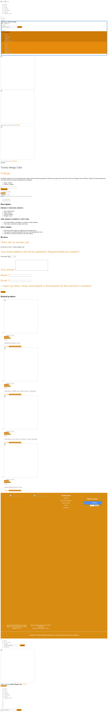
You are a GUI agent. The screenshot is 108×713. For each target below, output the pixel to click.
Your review (8, 269)
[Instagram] (93, 510)
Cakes (5, 7)
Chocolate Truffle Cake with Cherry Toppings (20, 391)
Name (5, 275)
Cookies (6, 9)
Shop (5, 6)
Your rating (4, 256)
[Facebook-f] (90, 510)
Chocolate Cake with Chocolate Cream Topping (20, 439)
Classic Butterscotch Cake (13, 487)
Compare (3, 193)
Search (19, 27)
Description (7, 199)
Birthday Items (8, 13)
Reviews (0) (7, 200)
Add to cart (4, 189)
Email (5, 280)
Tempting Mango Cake (12, 343)
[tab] (55, 199)
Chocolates (7, 10)
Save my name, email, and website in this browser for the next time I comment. (47, 286)
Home (5, 4)
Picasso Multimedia (74, 635)
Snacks (6, 12)
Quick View (7, 338)
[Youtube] (97, 510)
